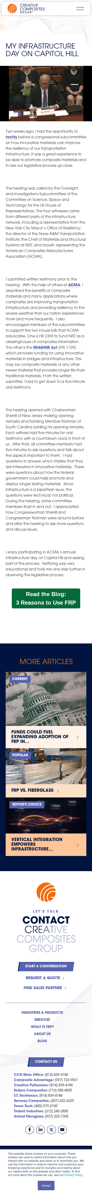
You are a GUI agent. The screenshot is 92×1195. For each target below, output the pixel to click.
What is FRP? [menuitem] (42, 1027)
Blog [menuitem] (42, 1041)
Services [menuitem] (42, 1020)
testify (11, 137)
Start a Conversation (46, 966)
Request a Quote (43, 978)
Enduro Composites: (31, 1090)
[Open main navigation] (80, 8)
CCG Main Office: (29, 1075)
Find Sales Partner (43, 988)
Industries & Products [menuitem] (42, 1013)
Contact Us (46, 1062)
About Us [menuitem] (42, 1034)
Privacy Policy (73, 1175)
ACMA (74, 285)
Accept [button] (46, 1185)
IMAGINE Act (46, 348)
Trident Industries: (29, 1111)
